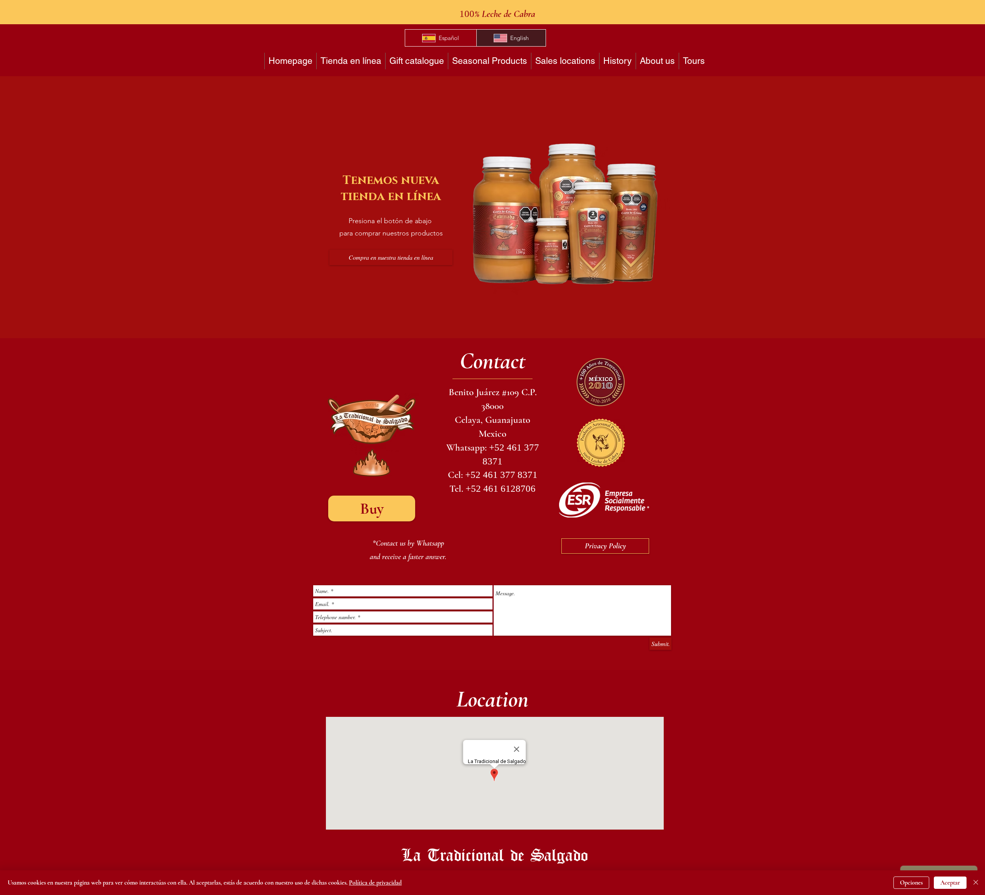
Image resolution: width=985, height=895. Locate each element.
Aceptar (950, 883)
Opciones (911, 883)
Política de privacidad (375, 883)
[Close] (975, 883)
